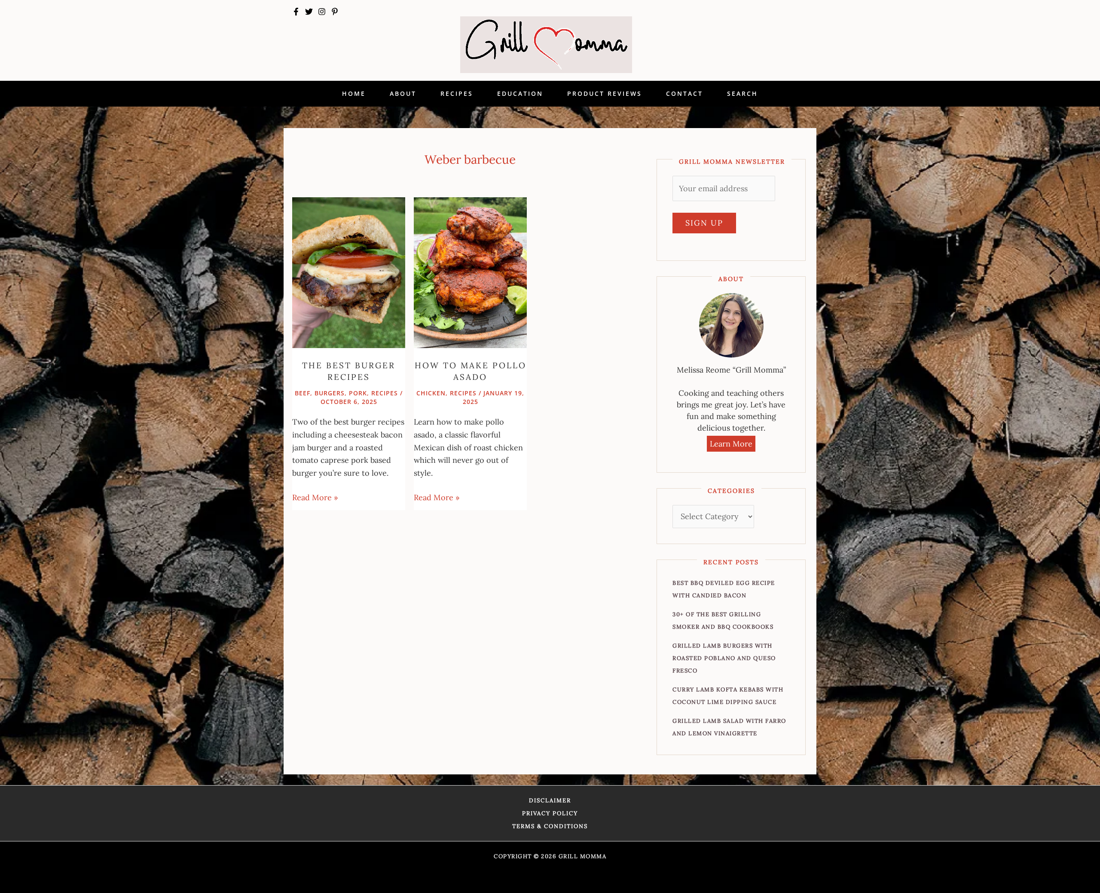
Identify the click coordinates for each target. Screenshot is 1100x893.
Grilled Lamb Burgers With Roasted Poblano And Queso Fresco (724, 658)
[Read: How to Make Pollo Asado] (470, 272)
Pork (358, 393)
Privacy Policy (550, 813)
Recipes (384, 393)
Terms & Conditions (550, 826)
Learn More (731, 444)
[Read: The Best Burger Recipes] (348, 272)
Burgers (330, 393)
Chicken (431, 393)
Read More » (315, 496)
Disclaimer (550, 800)
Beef (302, 393)
